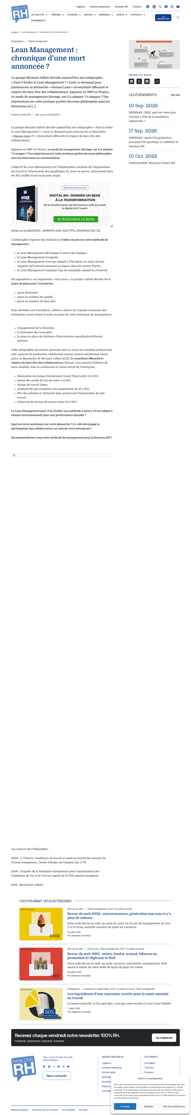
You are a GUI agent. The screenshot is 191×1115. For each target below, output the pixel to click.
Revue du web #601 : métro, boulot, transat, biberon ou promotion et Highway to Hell (112, 956)
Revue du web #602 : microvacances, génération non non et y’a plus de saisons (119, 916)
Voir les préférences (174, 1106)
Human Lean (21, 136)
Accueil (14, 32)
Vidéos (120, 15)
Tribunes (56, 15)
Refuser (148, 1106)
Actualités (37, 15)
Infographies (17, 41)
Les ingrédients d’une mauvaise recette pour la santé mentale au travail (118, 996)
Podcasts (136, 15)
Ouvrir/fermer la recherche (178, 17)
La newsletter (163, 17)
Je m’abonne (164, 1038)
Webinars (104, 15)
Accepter (125, 1106)
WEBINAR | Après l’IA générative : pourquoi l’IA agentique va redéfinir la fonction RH (153, 142)
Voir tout (175, 95)
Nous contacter (57, 1076)
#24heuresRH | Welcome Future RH (152, 163)
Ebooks (88, 15)
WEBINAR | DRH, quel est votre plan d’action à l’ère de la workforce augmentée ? (152, 117)
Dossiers (72, 15)
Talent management (37, 41)
